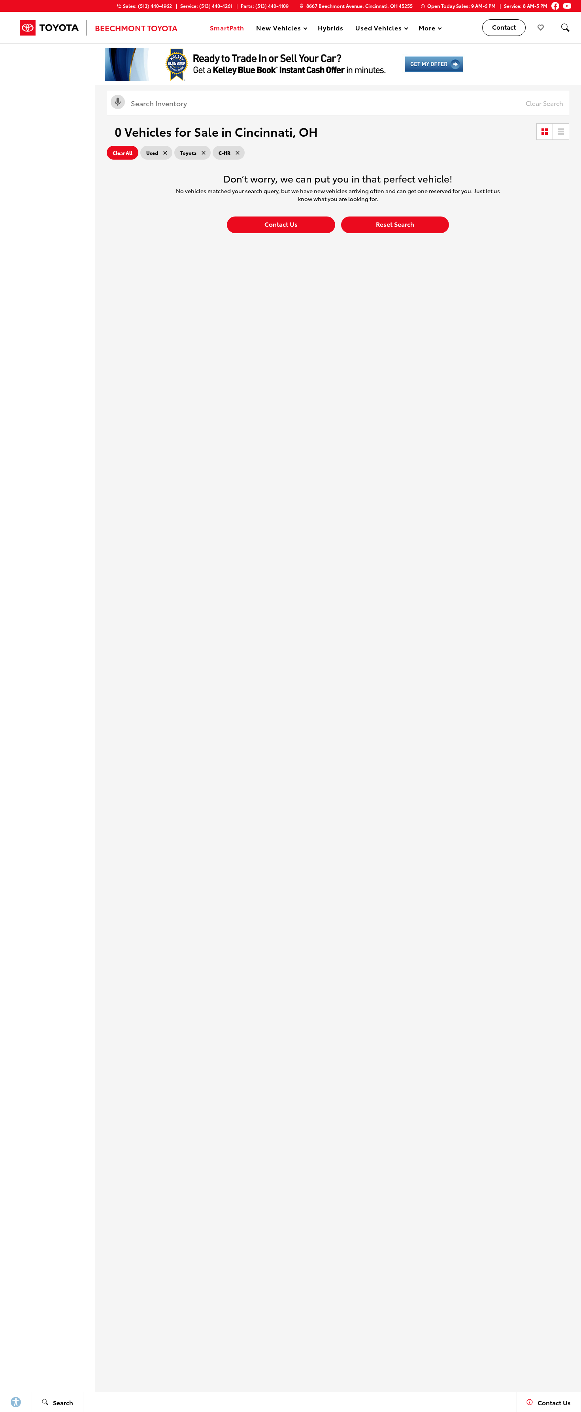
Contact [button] (504, 26)
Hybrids (330, 27)
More (427, 29)
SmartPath (227, 27)
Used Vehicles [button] (378, 29)
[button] (565, 27)
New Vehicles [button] (278, 29)
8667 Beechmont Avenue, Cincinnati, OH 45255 (359, 5)
